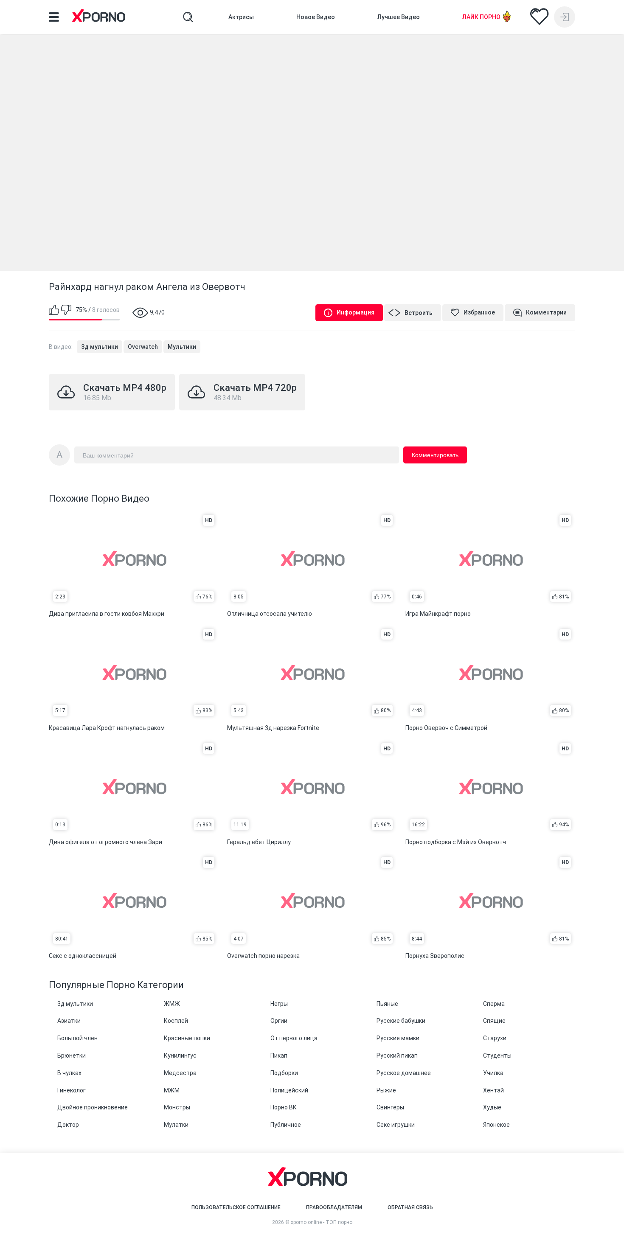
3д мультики (99, 346)
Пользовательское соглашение (236, 1207)
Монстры (177, 1107)
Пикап (278, 1055)
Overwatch (143, 346)
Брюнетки (71, 1055)
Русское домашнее (404, 1073)
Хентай (493, 1090)
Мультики (182, 346)
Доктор (68, 1124)
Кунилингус (180, 1055)
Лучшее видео (398, 17)
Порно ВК (283, 1107)
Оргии (278, 1020)
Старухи (494, 1038)
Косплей (176, 1020)
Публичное (285, 1124)
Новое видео (315, 17)
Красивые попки (187, 1038)
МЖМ (172, 1090)
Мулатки (176, 1124)
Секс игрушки (396, 1124)
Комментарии (546, 312)
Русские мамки (398, 1038)
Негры (279, 1003)
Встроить (419, 312)
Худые (492, 1107)
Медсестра (180, 1073)
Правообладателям (334, 1207)
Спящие (494, 1020)
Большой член (77, 1038)
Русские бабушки (401, 1020)
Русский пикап (397, 1055)
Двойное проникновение (92, 1107)
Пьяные (387, 1003)
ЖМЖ (172, 1003)
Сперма (494, 1003)
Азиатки (69, 1020)
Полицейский (289, 1090)
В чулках (69, 1073)
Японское (496, 1124)
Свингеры (390, 1107)
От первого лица (294, 1038)
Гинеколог (71, 1090)
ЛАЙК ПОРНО (481, 17)
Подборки (284, 1073)
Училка (493, 1073)
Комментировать (435, 455)
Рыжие (386, 1090)
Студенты (497, 1055)
